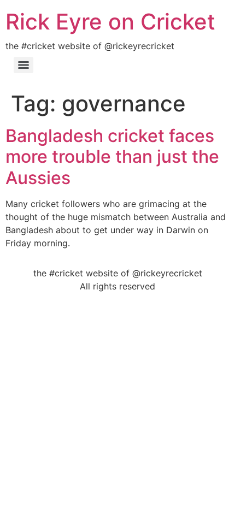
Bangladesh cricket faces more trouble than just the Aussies (112, 156)
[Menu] (23, 65)
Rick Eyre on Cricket (110, 21)
